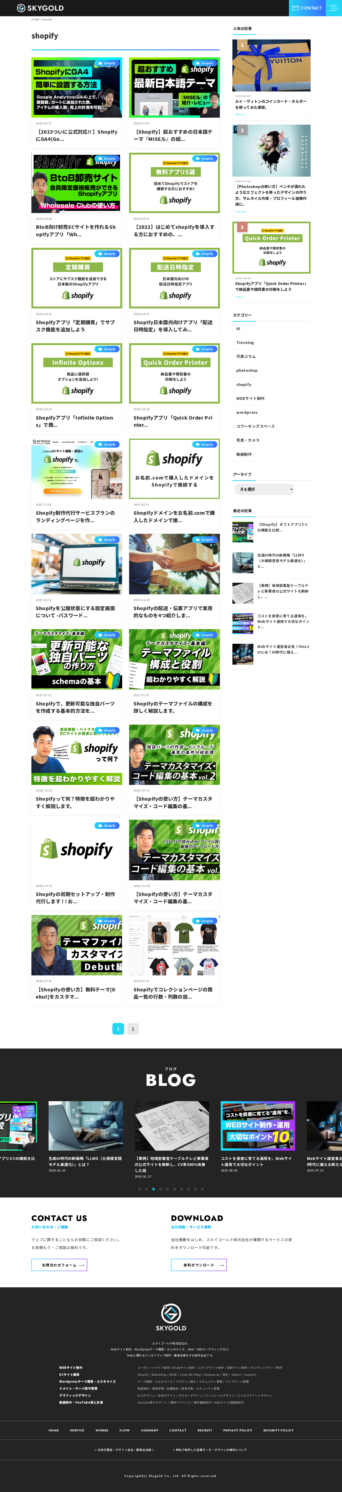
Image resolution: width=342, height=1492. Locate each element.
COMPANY (149, 1430)
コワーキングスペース (255, 426)
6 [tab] (174, 1189)
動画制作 (244, 454)
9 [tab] (195, 1189)
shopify (243, 384)
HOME (54, 1430)
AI (238, 328)
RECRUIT (205, 1430)
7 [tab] (181, 1189)
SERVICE (77, 1430)
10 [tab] (202, 1189)
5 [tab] (167, 1189)
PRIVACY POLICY (237, 1430)
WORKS (102, 1430)
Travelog (245, 342)
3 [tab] (153, 1189)
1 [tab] (139, 1189)
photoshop (247, 370)
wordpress (247, 412)
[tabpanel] (171, 1142)
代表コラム (246, 356)
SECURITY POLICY (278, 1430)
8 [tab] (188, 1189)
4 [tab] (160, 1189)
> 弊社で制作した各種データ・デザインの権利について (210, 1449)
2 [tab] (146, 1189)
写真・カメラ (248, 440)
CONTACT (178, 1430)
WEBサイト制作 (250, 398)
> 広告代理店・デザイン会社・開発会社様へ (124, 1449)
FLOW (125, 1430)
